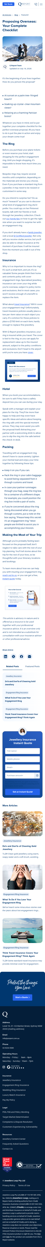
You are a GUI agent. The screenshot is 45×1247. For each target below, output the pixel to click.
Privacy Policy (8, 1185)
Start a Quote (21, 997)
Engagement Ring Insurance (15, 1085)
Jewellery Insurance (11, 1080)
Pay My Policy (8, 1100)
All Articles (6, 15)
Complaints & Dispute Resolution (17, 1122)
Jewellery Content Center (14, 1139)
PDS (38, 1234)
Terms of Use (24, 1185)
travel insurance (22, 304)
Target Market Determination (15, 1117)
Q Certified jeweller (23, 236)
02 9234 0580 (8, 1048)
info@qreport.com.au (10, 1038)
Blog (16, 15)
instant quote (8, 579)
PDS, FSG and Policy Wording (15, 1112)
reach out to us (9, 575)
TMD (8, 1237)
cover (30, 352)
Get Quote (8, 4)
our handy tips (13, 218)
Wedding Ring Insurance (14, 1090)
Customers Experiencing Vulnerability (19, 1127)
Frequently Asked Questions (15, 1144)
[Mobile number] (35, 4)
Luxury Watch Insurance (13, 1095)
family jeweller (35, 232)
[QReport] (24, 4)
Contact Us (7, 1149)
